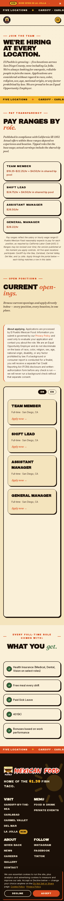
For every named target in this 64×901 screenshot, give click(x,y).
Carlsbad (12, 814)
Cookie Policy (18, 886)
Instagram (42, 845)
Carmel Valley (16, 820)
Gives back (13, 845)
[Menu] (58, 20)
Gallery (10, 862)
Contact (11, 867)
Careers (11, 856)
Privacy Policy (42, 335)
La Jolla (15, 831)
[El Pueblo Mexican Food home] (7, 19)
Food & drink (44, 804)
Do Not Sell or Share (43, 883)
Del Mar (10, 826)
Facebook (42, 850)
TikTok (39, 856)
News (8, 850)
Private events (46, 810)
